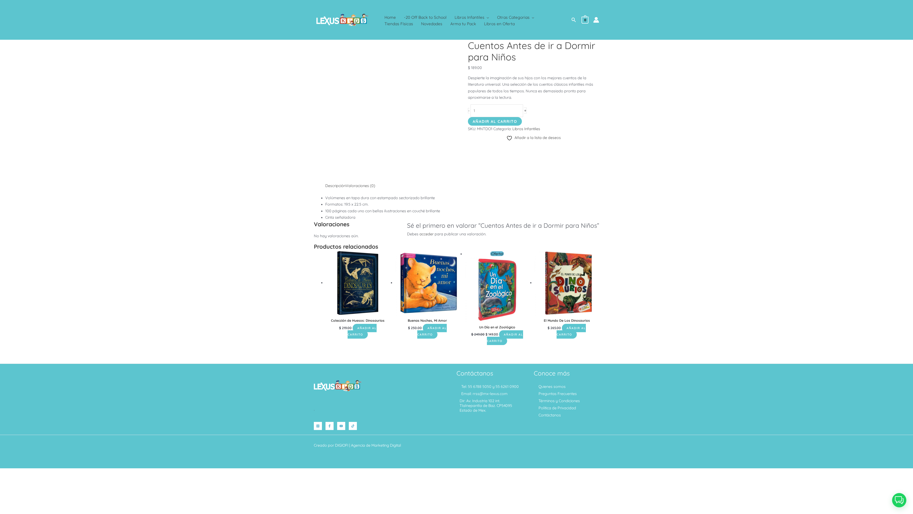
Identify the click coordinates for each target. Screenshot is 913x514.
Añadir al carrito (495, 121)
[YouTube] (341, 426)
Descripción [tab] (335, 185)
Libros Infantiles (526, 128)
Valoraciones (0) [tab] (360, 185)
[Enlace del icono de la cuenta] (596, 20)
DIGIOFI (341, 445)
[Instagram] (318, 426)
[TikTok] (353, 426)
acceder (426, 234)
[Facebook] (329, 426)
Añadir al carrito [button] (362, 331)
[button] (486, 17)
